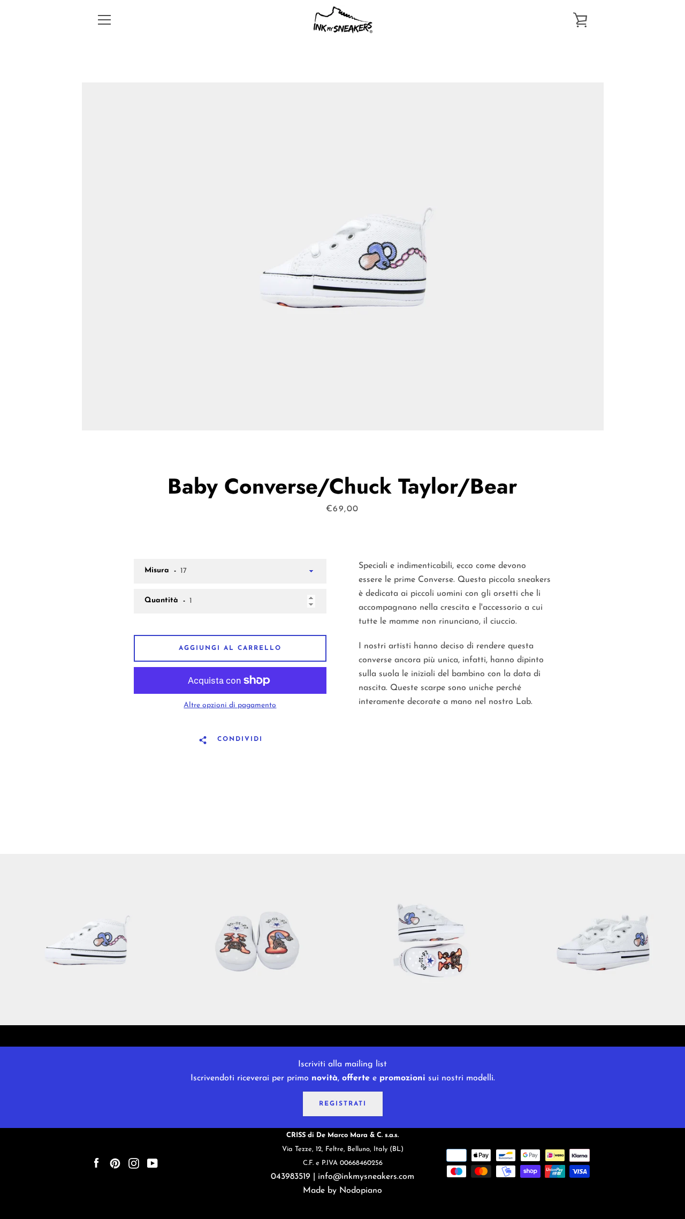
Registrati (343, 1104)
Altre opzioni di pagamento (230, 705)
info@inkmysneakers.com (366, 1176)
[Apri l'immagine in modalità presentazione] (343, 256)
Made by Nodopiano (342, 1190)
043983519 (290, 1176)
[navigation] (104, 19)
